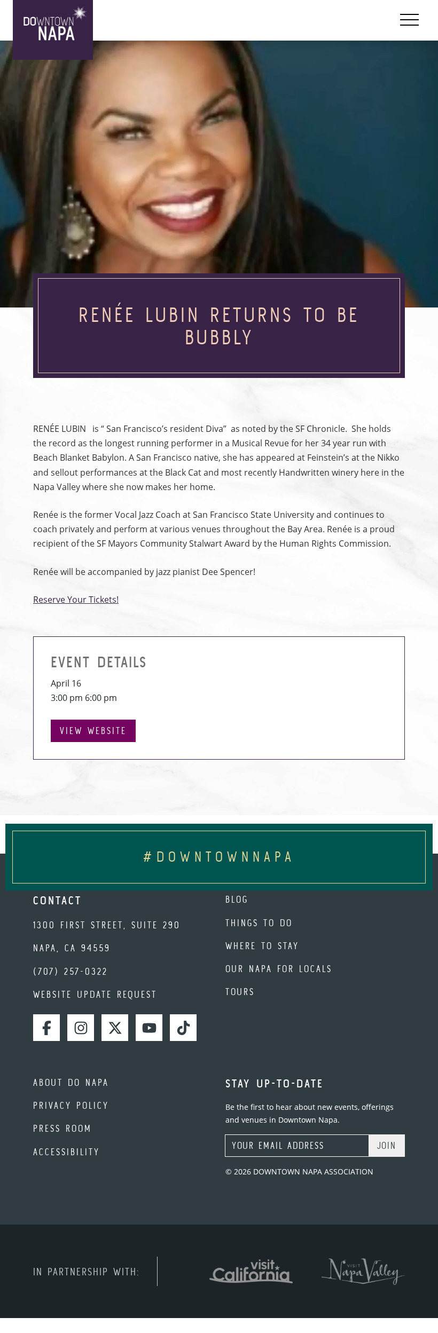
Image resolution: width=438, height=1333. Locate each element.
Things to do (259, 922)
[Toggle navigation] (409, 20)
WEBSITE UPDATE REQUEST (95, 994)
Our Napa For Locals (278, 968)
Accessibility (66, 1151)
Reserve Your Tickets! (76, 599)
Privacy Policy (71, 1105)
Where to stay (262, 945)
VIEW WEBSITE (93, 730)
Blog (236, 899)
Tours (240, 991)
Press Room (62, 1128)
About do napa (71, 1082)
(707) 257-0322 (70, 971)
